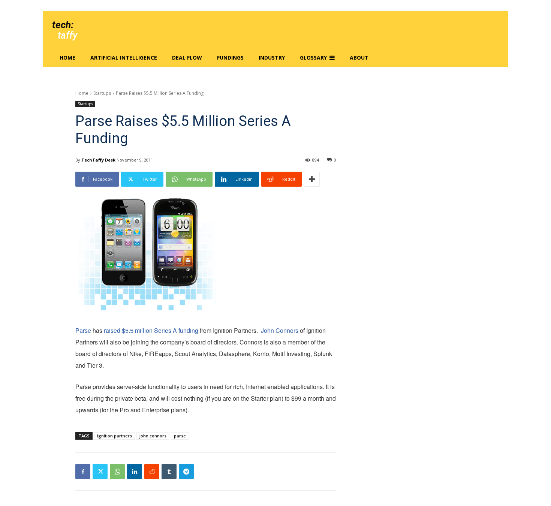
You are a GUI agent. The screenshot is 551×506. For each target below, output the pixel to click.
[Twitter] (100, 471)
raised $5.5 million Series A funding (151, 330)
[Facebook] (82, 471)
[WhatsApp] (117, 471)
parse (180, 436)
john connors (152, 436)
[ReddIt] (151, 471)
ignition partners (114, 436)
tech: (62, 24)
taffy (67, 35)
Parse (83, 330)
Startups (102, 93)
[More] (312, 179)
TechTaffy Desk (98, 160)
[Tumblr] (169, 471)
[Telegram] (186, 471)
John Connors (279, 330)
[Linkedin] (134, 471)
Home (81, 93)
